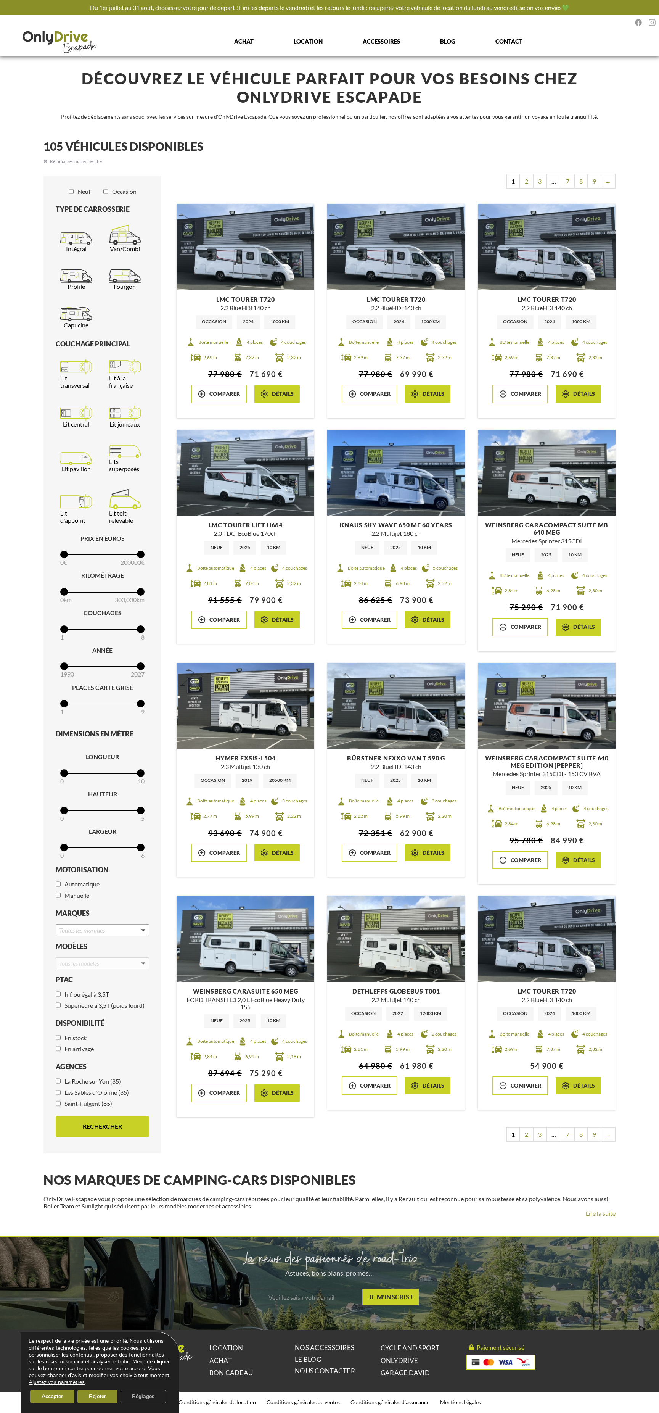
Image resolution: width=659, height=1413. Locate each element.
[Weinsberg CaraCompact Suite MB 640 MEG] (547, 473)
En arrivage (79, 1048)
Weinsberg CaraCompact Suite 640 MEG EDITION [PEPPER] (547, 761)
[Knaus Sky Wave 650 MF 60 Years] (396, 473)
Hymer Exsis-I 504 (245, 758)
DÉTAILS (283, 393)
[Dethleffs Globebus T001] (396, 938)
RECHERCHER (102, 1126)
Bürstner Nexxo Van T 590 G (396, 758)
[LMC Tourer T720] (245, 247)
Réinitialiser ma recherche (75, 161)
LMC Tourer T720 (245, 299)
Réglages (143, 1396)
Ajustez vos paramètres (57, 1382)
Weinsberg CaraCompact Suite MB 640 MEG (546, 528)
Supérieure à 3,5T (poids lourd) (104, 1005)
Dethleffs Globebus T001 (396, 991)
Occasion (124, 191)
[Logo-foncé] (60, 43)
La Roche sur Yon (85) (92, 1081)
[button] (102, 930)
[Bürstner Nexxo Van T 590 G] (396, 706)
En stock (75, 1037)
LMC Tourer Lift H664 (246, 524)
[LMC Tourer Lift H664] (245, 473)
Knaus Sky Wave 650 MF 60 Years (396, 524)
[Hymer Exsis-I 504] (245, 706)
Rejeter (97, 1396)
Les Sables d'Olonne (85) (96, 1092)
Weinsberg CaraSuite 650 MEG (245, 991)
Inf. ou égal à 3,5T (86, 994)
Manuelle (76, 895)
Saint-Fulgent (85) (88, 1103)
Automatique (82, 884)
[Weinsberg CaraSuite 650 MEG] (245, 938)
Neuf (83, 191)
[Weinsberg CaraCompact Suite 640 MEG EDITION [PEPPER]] (547, 706)
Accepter (52, 1396)
